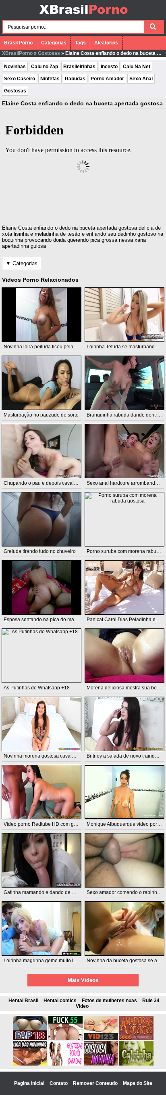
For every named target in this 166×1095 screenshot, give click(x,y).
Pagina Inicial (30, 1083)
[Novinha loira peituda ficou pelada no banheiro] (41, 314)
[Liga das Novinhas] (30, 1064)
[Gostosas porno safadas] (65, 1064)
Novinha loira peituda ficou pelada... (43, 347)
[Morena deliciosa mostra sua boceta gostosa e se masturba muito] (124, 655)
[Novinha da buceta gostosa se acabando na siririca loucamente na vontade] (124, 928)
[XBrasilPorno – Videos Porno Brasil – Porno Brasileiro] (83, 15)
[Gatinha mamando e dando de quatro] (41, 860)
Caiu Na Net (136, 66)
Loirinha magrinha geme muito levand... (47, 960)
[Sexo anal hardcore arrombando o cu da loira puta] (124, 451)
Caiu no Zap (44, 66)
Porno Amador (107, 79)
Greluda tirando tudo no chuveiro (40, 551)
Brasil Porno (18, 43)
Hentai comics (60, 1000)
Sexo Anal (141, 79)
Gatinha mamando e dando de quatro (45, 892)
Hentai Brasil (23, 1000)
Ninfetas (50, 79)
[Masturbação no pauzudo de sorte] (41, 383)
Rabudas (75, 79)
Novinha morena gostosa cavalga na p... (48, 756)
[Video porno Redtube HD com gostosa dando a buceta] (41, 792)
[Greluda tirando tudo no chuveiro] (41, 519)
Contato (59, 1083)
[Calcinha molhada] (136, 1064)
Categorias (53, 43)
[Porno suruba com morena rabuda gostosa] (124, 519)
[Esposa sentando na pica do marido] (41, 587)
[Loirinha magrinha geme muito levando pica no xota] (41, 928)
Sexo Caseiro (19, 79)
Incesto (109, 66)
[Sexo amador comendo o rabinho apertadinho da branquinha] (124, 860)
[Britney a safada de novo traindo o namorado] (124, 724)
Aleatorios (106, 43)
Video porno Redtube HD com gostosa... (48, 824)
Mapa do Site (137, 1083)
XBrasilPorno (17, 53)
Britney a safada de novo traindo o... (126, 756)
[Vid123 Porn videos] (101, 1038)
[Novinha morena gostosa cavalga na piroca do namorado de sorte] (41, 724)
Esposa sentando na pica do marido (43, 619)
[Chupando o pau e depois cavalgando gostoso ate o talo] (41, 451)
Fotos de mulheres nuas (109, 1000)
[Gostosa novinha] (101, 1064)
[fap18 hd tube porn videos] (30, 1038)
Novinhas (15, 66)
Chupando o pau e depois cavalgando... (47, 483)
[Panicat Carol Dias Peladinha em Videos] (124, 587)
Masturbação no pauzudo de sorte (41, 415)
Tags (80, 43)
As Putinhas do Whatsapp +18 (37, 688)
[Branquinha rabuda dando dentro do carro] (124, 383)
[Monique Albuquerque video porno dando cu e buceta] (124, 792)
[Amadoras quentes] (136, 1038)
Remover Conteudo (96, 1083)
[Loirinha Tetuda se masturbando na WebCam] (124, 314)
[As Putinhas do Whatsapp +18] (41, 655)
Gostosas (49, 53)
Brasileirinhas (79, 66)
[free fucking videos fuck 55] (65, 1038)
